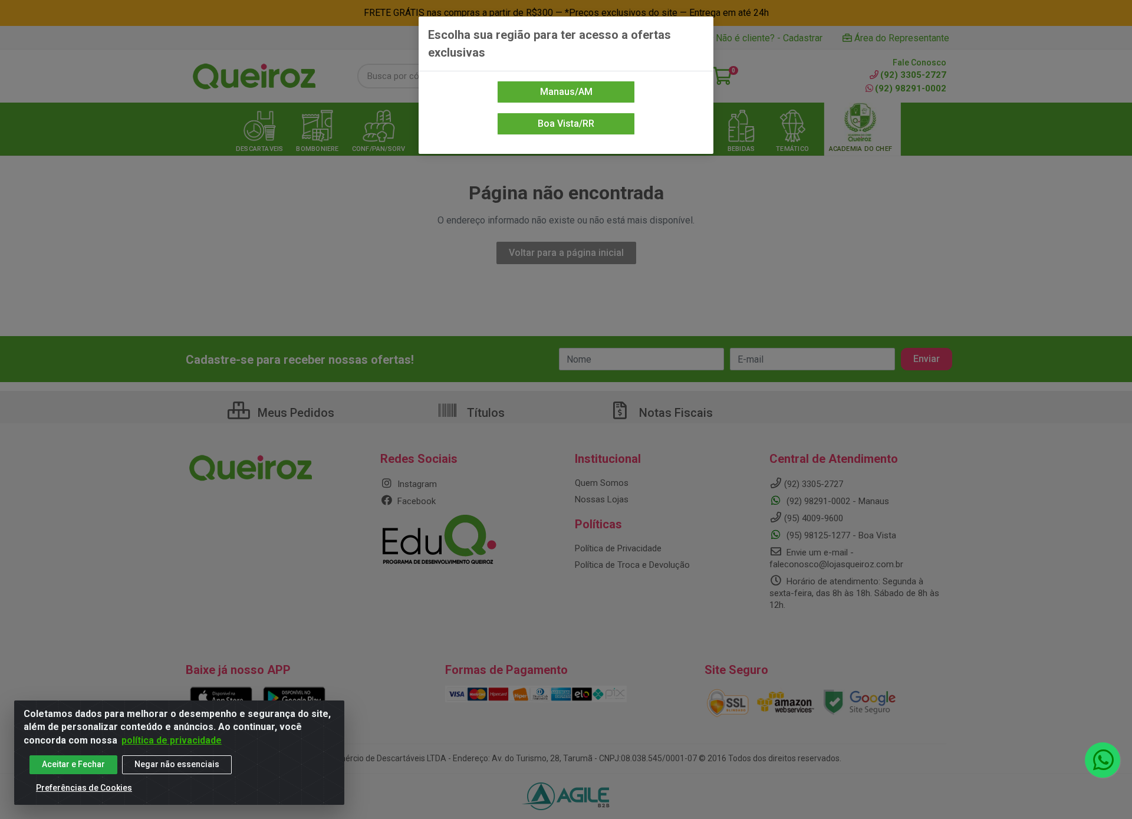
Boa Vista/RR (566, 123)
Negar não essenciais (176, 764)
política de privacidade (171, 740)
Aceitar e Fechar (73, 764)
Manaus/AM (566, 91)
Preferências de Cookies (84, 787)
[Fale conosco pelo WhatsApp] (1102, 760)
